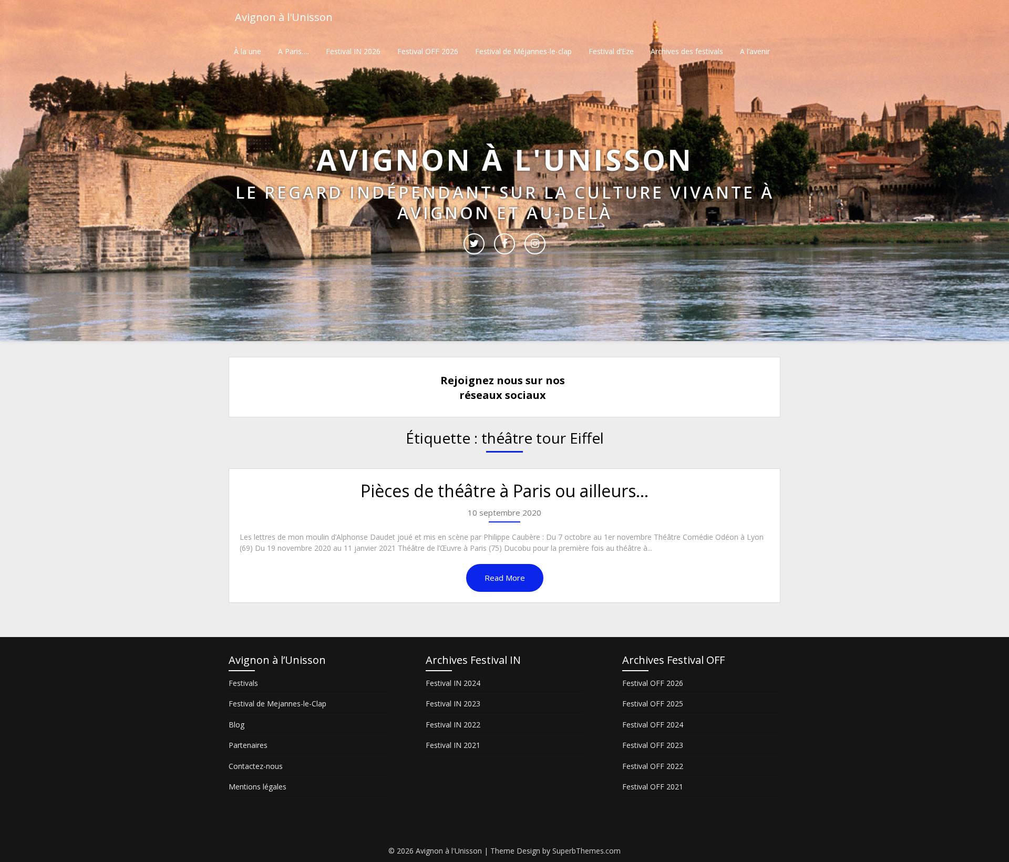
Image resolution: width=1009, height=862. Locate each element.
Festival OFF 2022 (652, 766)
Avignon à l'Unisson (284, 17)
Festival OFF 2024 (652, 725)
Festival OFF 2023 (652, 745)
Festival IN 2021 (453, 745)
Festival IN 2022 (453, 725)
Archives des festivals (687, 51)
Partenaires (248, 745)
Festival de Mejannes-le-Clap (277, 704)
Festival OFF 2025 (652, 704)
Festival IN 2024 (453, 683)
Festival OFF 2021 (652, 787)
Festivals (243, 683)
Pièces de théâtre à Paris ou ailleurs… (504, 490)
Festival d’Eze (611, 51)
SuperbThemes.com (586, 851)
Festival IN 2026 (353, 51)
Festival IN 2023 (453, 704)
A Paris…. (293, 51)
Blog (236, 725)
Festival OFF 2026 (427, 51)
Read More (505, 577)
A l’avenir (755, 51)
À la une (247, 51)
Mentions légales (257, 787)
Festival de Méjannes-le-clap (523, 51)
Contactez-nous (256, 766)
